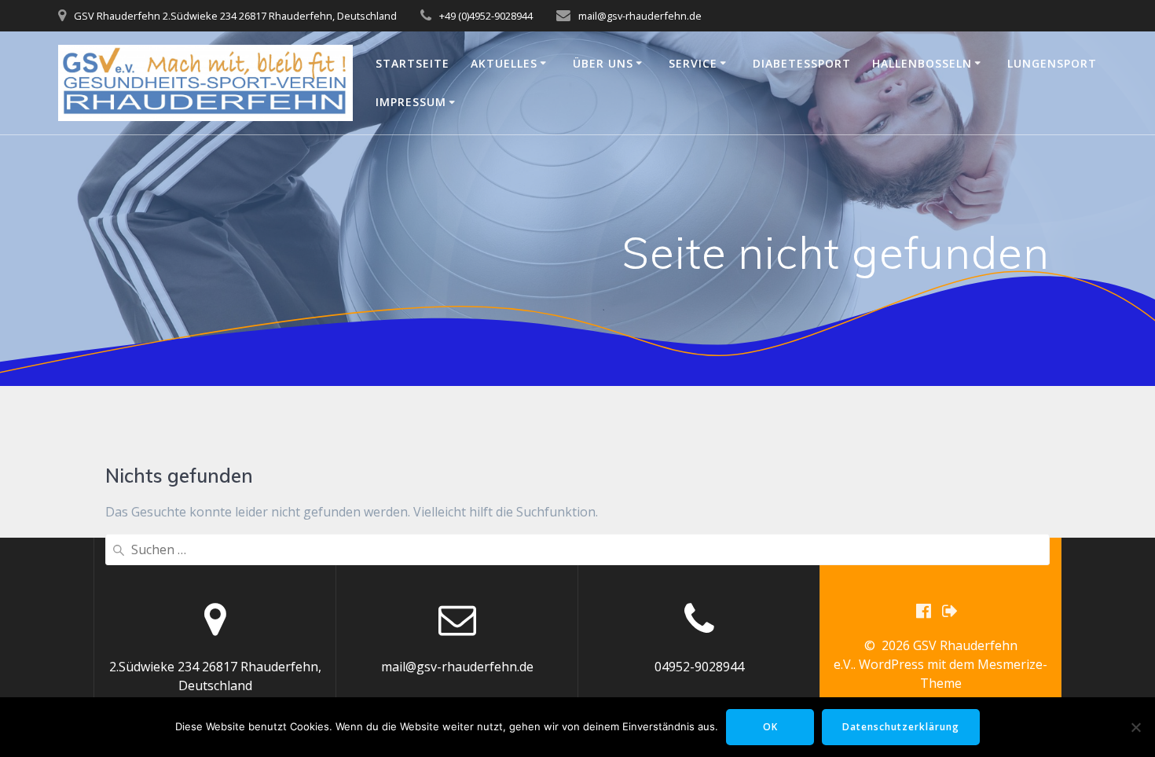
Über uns (603, 63)
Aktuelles (504, 63)
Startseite (412, 63)
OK (770, 726)
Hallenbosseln (922, 63)
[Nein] (1135, 727)
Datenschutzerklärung (900, 726)
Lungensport (1052, 63)
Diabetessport (802, 63)
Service (693, 63)
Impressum (411, 101)
